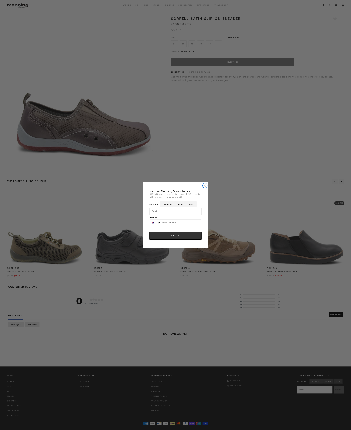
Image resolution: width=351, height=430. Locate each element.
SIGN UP (175, 235)
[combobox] (155, 223)
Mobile (153, 218)
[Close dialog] (205, 185)
